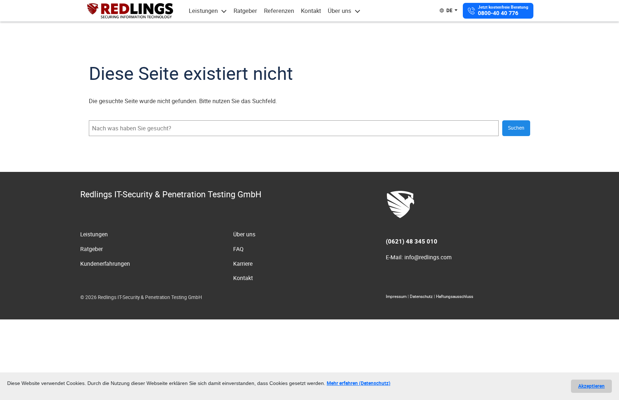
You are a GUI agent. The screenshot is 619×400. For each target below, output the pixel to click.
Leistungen (203, 11)
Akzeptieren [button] (591, 386)
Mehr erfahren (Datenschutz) (358, 383)
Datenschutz (421, 296)
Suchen (516, 127)
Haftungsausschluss (454, 296)
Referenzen (279, 11)
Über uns (339, 11)
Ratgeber (245, 11)
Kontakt (311, 11)
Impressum (396, 296)
